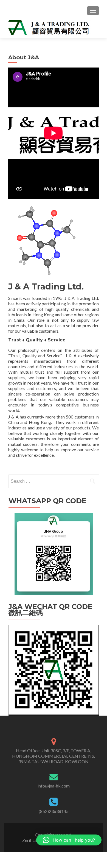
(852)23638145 (54, 811)
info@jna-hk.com (54, 785)
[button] (69, 840)
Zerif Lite (31, 840)
